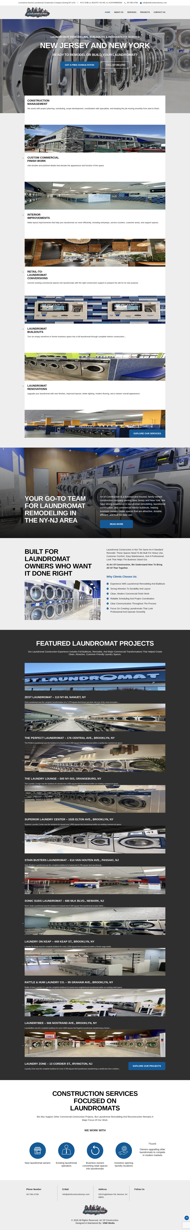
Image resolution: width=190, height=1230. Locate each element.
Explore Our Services (147, 433)
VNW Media (109, 1223)
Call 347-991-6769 (115, 65)
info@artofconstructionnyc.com (155, 3)
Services (131, 12)
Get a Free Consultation (79, 65)
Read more (116, 524)
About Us (118, 12)
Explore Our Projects (147, 1066)
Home (107, 12)
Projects (145, 12)
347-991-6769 (132, 3)
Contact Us (159, 12)
